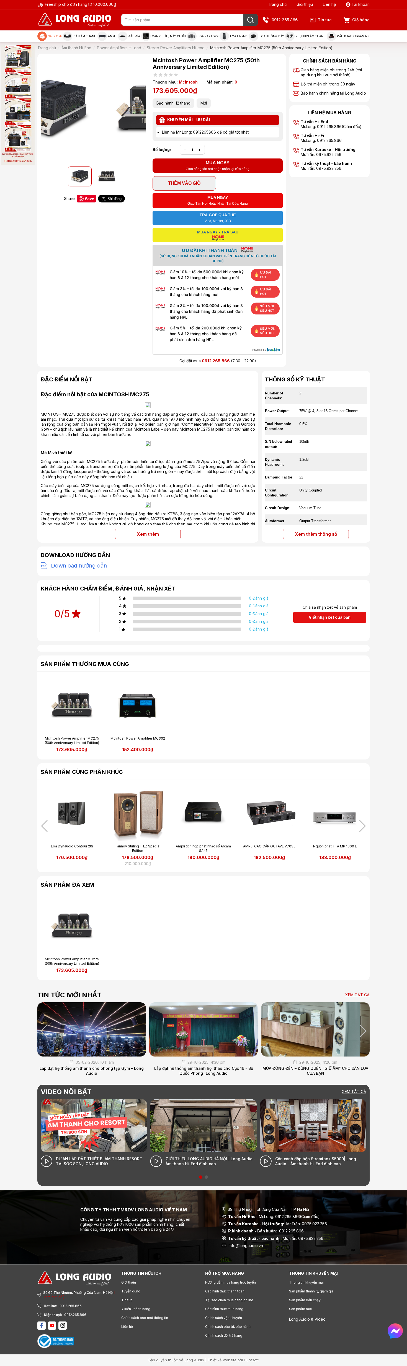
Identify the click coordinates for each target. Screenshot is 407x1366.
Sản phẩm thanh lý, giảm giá (311, 1291)
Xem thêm (148, 534)
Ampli (112, 36)
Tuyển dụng (130, 1291)
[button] (362, 826)
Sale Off (55, 36)
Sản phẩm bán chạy (305, 1300)
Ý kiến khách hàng (135, 1309)
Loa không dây (271, 36)
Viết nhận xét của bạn (330, 617)
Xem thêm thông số (316, 534)
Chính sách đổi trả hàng (223, 1335)
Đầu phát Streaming (353, 36)
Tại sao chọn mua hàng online (229, 1300)
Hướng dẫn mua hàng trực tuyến (230, 1282)
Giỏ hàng (361, 19)
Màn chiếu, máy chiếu (169, 36)
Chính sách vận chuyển (223, 1318)
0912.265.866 (285, 19)
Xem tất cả (357, 995)
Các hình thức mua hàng (224, 1309)
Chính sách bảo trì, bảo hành (228, 1327)
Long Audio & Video (307, 1319)
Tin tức (324, 19)
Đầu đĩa (134, 36)
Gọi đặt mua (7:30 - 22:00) (217, 360)
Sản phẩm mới (300, 1309)
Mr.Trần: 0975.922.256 (277, 1223)
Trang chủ (277, 4)
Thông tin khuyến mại (306, 1282)
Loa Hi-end (239, 36)
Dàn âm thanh (84, 36)
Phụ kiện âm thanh (311, 36)
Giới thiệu (305, 4)
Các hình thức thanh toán (224, 1291)
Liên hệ (329, 4)
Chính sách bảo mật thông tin (144, 1318)
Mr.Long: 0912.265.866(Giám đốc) (274, 1216)
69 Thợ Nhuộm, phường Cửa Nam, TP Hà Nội (268, 1209)
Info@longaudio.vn (246, 1245)
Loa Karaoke (208, 36)
